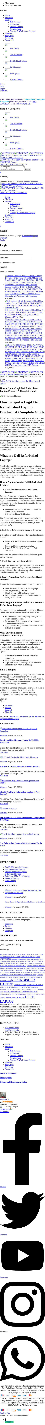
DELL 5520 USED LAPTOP (11, 957)
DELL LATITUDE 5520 (19, 959)
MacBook (9, 1047)
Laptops (8, 1049)
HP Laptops (14, 1053)
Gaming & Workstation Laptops (22, 1060)
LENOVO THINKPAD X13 (28, 977)
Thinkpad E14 (17, 989)
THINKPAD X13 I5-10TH (22, 994)
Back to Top (5, 1413)
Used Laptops (10, 881)
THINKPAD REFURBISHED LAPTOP (15, 992)
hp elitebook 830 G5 (25, 961)
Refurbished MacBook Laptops (17, 876)
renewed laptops (12, 719)
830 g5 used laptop (5, 954)
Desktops (8, 1062)
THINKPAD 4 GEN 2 (6, 989)
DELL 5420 (26, 954)
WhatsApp (9, 1422)
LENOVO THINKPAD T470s (35, 972)
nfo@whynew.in (23, 104)
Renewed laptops (12, 878)
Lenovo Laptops (16, 1056)
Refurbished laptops (13, 874)
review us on (5, 1109)
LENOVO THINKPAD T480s (27, 975)
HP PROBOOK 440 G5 (13, 963)
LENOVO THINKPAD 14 (18, 966)
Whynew (3, 735)
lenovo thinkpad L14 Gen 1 (22, 968)
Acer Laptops (15, 1058)
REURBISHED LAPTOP (34, 985)
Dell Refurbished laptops (15, 869)
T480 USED (34, 987)
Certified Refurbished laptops (18, 374)
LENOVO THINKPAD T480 (9, 975)
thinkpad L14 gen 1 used (29, 989)
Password (4, 258)
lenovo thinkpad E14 (7, 968)
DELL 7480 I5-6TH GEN (28, 957)
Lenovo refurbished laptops (16, 872)
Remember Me (8, 262)
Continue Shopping (30, 181)
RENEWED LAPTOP (20, 985)
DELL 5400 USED (17, 954)
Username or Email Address (11, 251)
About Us (9, 1067)
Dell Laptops (15, 1051)
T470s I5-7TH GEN (6, 987)
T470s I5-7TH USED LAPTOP (21, 987)
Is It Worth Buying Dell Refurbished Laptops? (19, 766)
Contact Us (9, 1069)
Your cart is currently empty (11, 181)
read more (4, 752)
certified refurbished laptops (20, 716)
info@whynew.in (12, 1030)
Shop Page (9, 1065)
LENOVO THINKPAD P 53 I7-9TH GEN (15, 972)
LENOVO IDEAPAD (27, 963)
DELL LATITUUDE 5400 (11, 961)
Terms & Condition (8, 1073)
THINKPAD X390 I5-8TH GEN (15, 998)
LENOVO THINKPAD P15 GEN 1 (19, 970)
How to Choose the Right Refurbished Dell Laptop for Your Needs (25, 902)
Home (2, 374)
